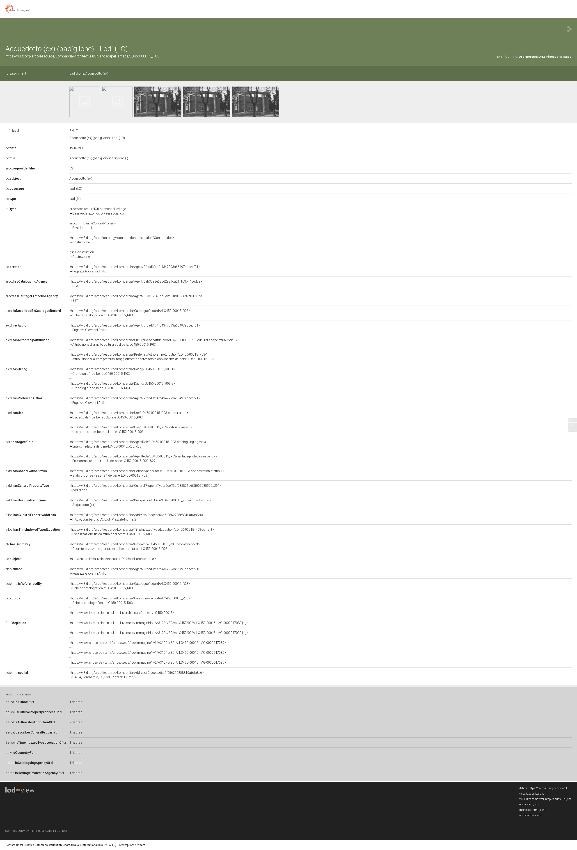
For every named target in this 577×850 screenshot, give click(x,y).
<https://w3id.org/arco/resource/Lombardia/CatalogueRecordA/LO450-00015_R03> (129, 313)
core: (19, 442)
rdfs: (15, 73)
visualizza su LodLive (531, 793)
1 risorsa (75, 702)
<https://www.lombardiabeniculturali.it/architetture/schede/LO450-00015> (121, 613)
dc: (10, 148)
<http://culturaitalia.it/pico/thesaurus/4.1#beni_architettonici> (112, 559)
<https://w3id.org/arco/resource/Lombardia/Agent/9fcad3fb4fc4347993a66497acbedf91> (134, 269)
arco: (20, 168)
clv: (17, 544)
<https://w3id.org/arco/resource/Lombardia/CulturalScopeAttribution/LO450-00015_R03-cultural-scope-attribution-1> (153, 342)
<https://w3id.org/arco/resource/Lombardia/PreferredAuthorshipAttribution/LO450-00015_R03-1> (141, 357)
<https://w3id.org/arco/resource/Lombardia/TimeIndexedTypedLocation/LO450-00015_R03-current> (141, 532)
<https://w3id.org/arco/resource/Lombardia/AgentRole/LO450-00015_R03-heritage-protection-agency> (143, 459)
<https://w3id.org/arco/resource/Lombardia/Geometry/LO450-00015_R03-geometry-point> (134, 546)
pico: (13, 569)
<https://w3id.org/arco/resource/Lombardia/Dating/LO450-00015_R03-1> (122, 371)
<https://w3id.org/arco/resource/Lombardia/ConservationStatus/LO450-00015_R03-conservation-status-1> (146, 473)
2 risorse (75, 722)
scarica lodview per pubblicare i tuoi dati (36, 830)
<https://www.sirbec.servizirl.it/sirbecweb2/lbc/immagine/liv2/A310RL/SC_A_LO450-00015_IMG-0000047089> (147, 662)
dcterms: (23, 583)
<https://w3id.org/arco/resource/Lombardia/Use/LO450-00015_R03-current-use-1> (129, 415)
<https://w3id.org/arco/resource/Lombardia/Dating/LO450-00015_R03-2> (122, 386)
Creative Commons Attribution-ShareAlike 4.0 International (61, 845)
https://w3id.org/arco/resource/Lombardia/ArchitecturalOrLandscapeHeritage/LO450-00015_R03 (82, 56)
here (142, 845)
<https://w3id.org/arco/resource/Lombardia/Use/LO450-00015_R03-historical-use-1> (130, 429)
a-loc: (30, 515)
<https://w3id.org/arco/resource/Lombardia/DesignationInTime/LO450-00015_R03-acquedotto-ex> (140, 502)
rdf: (10, 209)
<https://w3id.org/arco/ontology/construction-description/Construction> (121, 240)
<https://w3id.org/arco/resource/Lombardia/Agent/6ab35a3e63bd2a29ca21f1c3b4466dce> (135, 284)
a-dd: (26, 471)
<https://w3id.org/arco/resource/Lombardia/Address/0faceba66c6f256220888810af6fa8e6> (136, 517)
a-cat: (33, 311)
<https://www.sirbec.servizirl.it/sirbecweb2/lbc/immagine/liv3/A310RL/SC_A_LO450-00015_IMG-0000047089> (147, 642)
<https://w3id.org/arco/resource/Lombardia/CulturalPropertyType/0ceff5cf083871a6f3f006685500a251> (145, 488)
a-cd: (16, 325)
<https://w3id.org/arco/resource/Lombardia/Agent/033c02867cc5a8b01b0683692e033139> (136, 298)
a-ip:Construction (81, 254)
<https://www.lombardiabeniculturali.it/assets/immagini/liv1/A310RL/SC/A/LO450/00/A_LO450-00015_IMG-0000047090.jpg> (158, 633)
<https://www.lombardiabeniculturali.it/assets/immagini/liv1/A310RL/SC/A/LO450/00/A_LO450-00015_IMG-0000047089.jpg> (158, 623)
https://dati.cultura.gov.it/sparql (548, 788)
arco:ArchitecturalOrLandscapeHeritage (97, 211)
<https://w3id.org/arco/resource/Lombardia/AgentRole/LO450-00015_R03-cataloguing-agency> (138, 444)
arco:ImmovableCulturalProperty (92, 226)
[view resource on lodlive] (569, 29)
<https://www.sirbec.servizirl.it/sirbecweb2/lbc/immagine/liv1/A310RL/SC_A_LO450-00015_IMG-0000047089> (147, 652)
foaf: (15, 623)
